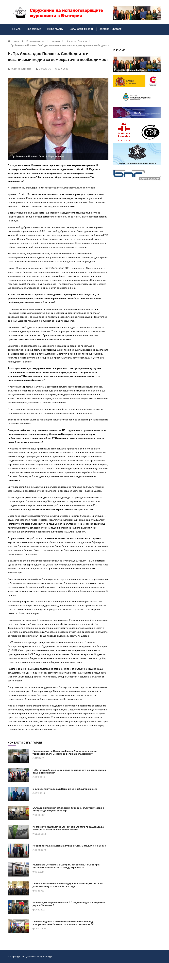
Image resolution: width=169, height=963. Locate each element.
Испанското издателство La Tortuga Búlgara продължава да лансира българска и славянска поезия (68, 828)
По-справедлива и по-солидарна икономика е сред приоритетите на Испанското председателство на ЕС (63, 923)
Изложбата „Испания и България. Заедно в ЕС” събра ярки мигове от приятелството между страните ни (66, 866)
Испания (56, 41)
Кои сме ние (34, 29)
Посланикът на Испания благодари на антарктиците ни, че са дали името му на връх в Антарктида (68, 885)
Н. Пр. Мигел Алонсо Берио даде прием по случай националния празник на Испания (69, 771)
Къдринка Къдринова (21, 68)
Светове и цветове (110, 29)
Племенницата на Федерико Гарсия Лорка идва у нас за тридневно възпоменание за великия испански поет (65, 752)
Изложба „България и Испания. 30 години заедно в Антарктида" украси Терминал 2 (69, 904)
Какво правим (55, 29)
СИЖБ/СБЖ (44, 68)
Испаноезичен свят (81, 29)
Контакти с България (77, 41)
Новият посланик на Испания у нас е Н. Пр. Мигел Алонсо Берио (69, 845)
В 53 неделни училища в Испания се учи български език (65, 789)
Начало (16, 29)
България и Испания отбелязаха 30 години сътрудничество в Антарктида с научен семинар (68, 809)
